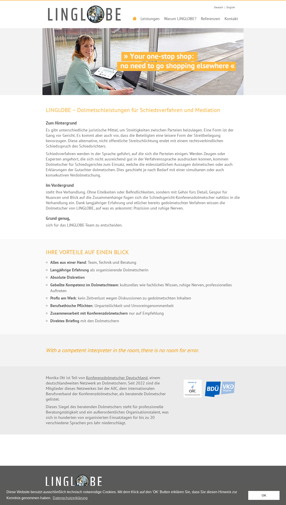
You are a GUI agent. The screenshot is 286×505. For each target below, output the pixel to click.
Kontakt (231, 18)
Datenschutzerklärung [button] (70, 498)
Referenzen (210, 18)
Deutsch (218, 7)
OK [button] (264, 495)
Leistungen (150, 18)
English (231, 7)
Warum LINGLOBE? (180, 18)
